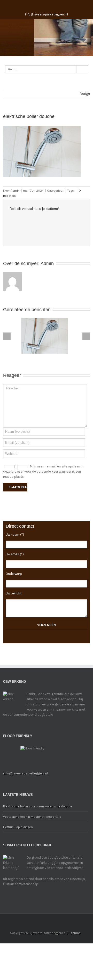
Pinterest (71, 220)
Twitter (19, 220)
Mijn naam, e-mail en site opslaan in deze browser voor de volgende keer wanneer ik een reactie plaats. (43, 471)
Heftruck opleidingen (18, 827)
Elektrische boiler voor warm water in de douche (37, 806)
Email (12, 231)
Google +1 (60, 220)
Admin (15, 190)
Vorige (85, 94)
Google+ (50, 5)
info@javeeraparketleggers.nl (25, 773)
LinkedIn (29, 219)
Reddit (39, 220)
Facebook (41, 5)
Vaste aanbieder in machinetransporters (32, 816)
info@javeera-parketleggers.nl (46, 14)
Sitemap (74, 933)
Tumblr (49, 220)
